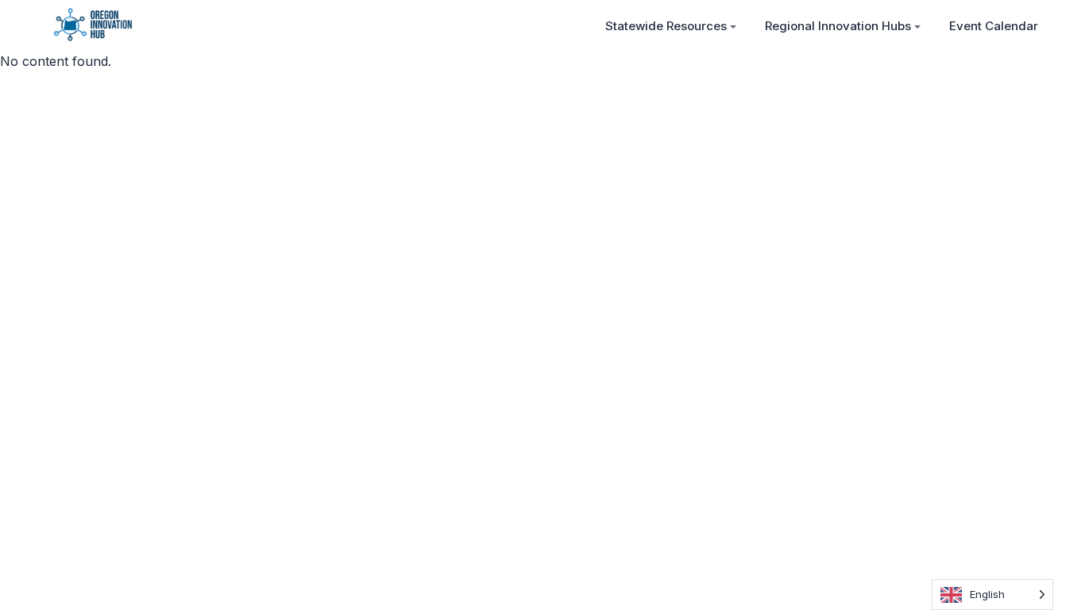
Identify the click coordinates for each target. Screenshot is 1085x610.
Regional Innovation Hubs (838, 25)
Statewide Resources (666, 25)
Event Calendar (993, 25)
